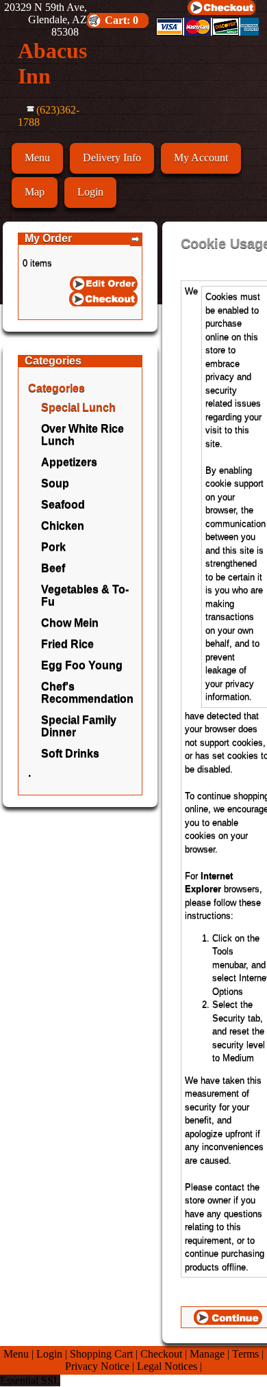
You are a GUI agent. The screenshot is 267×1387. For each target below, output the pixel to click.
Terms (245, 1354)
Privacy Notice (97, 1366)
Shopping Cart (101, 1354)
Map (34, 192)
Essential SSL (30, 1380)
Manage (207, 1354)
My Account (201, 157)
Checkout (161, 1354)
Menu (37, 157)
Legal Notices (167, 1366)
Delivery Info (112, 157)
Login (90, 192)
